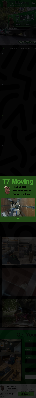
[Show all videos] (18, 218)
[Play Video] (18, 207)
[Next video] (32, 207)
